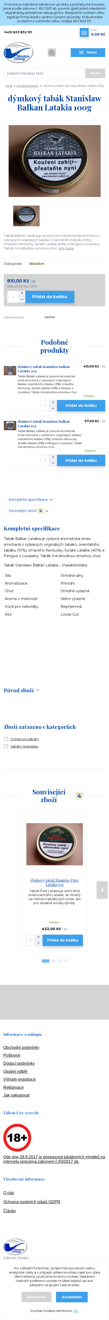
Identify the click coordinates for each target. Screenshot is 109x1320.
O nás (8, 1193)
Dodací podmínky (19, 1063)
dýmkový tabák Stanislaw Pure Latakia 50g (54, 882)
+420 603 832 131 (18, 32)
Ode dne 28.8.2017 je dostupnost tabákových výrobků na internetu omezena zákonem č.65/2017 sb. (54, 1159)
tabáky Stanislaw (25, 746)
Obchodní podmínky (21, 1047)
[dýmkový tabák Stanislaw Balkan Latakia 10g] (10, 425)
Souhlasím (72, 1297)
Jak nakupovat (16, 1095)
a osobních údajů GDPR (38, 1202)
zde (75, 1311)
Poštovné (11, 1055)
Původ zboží (19, 690)
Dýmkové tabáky (27, 86)
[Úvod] (21, 52)
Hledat (95, 73)
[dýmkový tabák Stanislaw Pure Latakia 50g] (54, 844)
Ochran (9, 1202)
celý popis (66, 248)
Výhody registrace (19, 1079)
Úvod (8, 86)
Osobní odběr (15, 1071)
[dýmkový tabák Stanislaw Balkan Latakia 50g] (10, 370)
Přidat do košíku (49, 296)
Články (9, 1211)
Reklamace (13, 1087)
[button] (45, 961)
